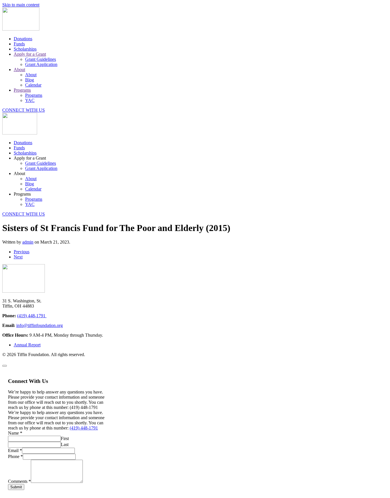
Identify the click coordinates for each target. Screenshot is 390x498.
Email (15, 450)
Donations (23, 38)
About (19, 69)
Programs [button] (22, 194)
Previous (21, 251)
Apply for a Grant (30, 54)
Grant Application (41, 64)
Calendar (33, 85)
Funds (19, 43)
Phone (15, 456)
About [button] (19, 173)
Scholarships (25, 49)
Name (15, 433)
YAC (30, 100)
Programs (22, 90)
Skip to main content (20, 4)
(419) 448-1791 (32, 315)
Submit (16, 487)
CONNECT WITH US (23, 110)
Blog (29, 79)
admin (27, 242)
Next (18, 256)
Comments (19, 481)
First (65, 438)
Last (65, 444)
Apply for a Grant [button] (30, 158)
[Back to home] (20, 29)
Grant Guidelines (40, 59)
